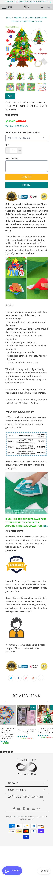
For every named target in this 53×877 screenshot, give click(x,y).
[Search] (43, 7)
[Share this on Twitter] (11, 678)
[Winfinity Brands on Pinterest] (24, 809)
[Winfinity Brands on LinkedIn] (34, 809)
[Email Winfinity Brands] (38, 809)
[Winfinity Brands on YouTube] (19, 809)
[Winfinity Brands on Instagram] (29, 809)
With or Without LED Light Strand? (23, 132)
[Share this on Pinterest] (26, 678)
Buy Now (26, 185)
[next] (45, 47)
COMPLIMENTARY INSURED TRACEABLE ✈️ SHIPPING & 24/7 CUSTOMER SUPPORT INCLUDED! (26, 2)
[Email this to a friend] (41, 678)
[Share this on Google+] (34, 678)
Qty (7, 144)
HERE (45, 525)
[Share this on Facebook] (19, 678)
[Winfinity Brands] (26, 7)
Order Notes (11, 158)
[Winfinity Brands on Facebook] (14, 809)
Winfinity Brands (20, 816)
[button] (11, 114)
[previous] (8, 47)
